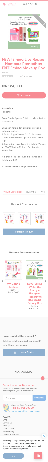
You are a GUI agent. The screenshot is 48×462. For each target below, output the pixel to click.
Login (26, 3)
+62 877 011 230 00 (22, 407)
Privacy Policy (8, 431)
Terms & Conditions (11, 434)
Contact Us (7, 423)
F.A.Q (5, 420)
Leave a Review (26, 352)
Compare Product (24, 232)
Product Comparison (12, 191)
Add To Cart (26, 95)
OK (13, 456)
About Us (7, 417)
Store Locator (8, 428)
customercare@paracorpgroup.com (26, 411)
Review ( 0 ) (31, 191)
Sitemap (6, 426)
